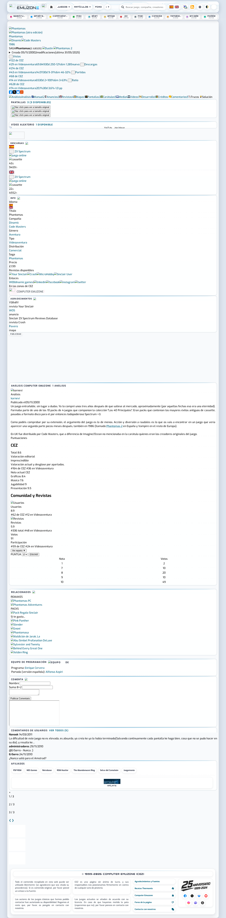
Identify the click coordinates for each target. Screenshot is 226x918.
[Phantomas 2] (62, 48)
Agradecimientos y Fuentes (147, 881)
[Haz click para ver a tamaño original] (30, 107)
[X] (14, 93)
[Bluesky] (18, 93)
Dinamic (14, 222)
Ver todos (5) (58, 730)
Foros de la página (143, 902)
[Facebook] (11, 93)
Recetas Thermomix (144, 888)
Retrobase (47, 770)
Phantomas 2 (114, 426)
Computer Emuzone (144, 895)
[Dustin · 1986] (47, 48)
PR (214, 7)
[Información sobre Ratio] (70, 80)
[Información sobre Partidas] (73, 72)
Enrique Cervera (35, 668)
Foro (98, 7)
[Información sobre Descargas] (82, 64)
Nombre (14, 683)
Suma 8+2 (15, 687)
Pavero (13, 326)
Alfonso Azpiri (54, 672)
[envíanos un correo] (185, 7)
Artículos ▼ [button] (82, 7)
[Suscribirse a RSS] (192, 7)
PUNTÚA (16, 554)
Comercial (15, 250)
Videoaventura (18, 242)
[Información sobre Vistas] (11, 56)
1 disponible (44, 124)
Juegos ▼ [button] (63, 7)
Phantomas (16, 258)
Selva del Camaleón (109, 770)
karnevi (15, 398)
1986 (12, 44)
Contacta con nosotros (145, 909)
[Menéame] (21, 93)
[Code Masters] (31, 40)
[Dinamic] (15, 40)
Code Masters (17, 226)
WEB (12, 282)
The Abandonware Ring (84, 770)
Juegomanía (129, 770)
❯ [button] (13, 820)
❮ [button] (10, 820)
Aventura (14, 234)
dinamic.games (24, 282)
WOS (12, 310)
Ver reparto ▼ (18, 550)
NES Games (32, 770)
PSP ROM (17, 770)
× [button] (10, 792)
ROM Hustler (62, 770)
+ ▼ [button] (108, 7)
